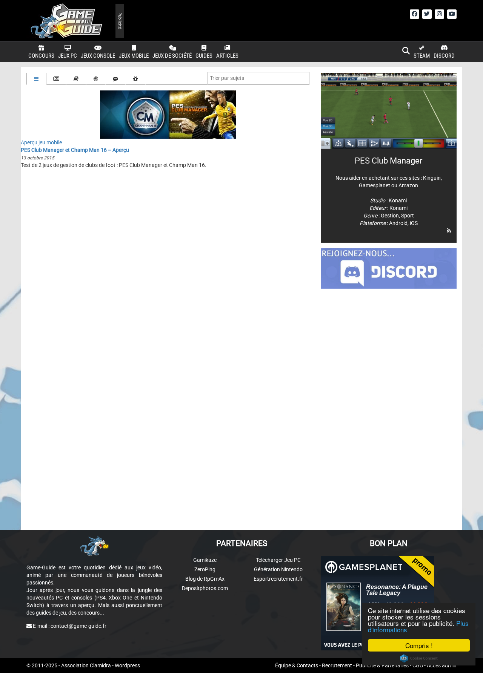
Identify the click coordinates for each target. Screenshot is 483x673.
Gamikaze (205, 560)
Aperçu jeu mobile (41, 142)
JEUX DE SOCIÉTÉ (172, 55)
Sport (407, 216)
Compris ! (419, 645)
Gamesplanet (374, 185)
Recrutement (337, 665)
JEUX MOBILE (134, 55)
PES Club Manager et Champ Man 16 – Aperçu (75, 150)
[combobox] (258, 78)
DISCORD (444, 55)
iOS (414, 223)
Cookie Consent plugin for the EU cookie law (419, 658)
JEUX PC (67, 55)
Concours (41, 55)
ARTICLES (227, 55)
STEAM (422, 55)
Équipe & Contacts (296, 665)
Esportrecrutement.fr (278, 579)
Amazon (408, 185)
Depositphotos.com (205, 588)
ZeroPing (204, 569)
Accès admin (442, 665)
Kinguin (432, 178)
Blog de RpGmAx (205, 579)
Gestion (390, 216)
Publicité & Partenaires (382, 665)
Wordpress (127, 665)
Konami (398, 200)
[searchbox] (229, 78)
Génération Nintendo (278, 569)
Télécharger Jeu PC (278, 560)
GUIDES (203, 55)
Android (398, 223)
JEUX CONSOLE (98, 55)
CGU (417, 665)
